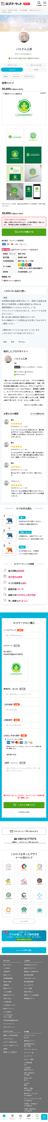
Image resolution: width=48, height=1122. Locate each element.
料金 (20, 1118)
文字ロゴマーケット (9, 1027)
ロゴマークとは (8, 1039)
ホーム (4, 1118)
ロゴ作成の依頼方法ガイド (28, 1069)
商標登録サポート (29, 998)
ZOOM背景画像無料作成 (10, 1020)
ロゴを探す (6, 968)
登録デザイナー (8, 988)
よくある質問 (7, 992)
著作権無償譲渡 (8, 978)
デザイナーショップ (35, 10)
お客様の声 (29, 1118)
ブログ (36, 69)
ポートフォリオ (36, 65)
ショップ (12, 69)
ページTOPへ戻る (25, 950)
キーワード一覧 (28, 1053)
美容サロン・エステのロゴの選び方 (30, 1094)
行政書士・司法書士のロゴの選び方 (30, 1105)
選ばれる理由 (7, 981)
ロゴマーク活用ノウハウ (10, 1045)
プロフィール (12, 65)
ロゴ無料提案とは (28, 1063)
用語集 (5, 1049)
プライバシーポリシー (30, 1049)
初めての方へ (7, 965)
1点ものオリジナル (29, 978)
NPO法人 (22, 342)
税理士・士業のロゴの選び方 (28, 1089)
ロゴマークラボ (8, 1031)
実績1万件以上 (28, 992)
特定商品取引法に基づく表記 (29, 1045)
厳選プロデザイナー (30, 968)
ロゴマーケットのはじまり (29, 1036)
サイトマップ (28, 1056)
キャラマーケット (8, 1024)
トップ (3, 10)
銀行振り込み (11, 754)
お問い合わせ (7, 998)
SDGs (6, 76)
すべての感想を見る (37, 413)
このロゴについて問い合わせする (25, 831)
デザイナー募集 (28, 1059)
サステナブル (28, 76)
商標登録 (6, 985)
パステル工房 (23, 10)
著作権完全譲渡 (28, 975)
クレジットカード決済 (15, 739)
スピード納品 (28, 988)
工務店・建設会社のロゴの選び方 (30, 1110)
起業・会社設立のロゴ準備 (29, 1074)
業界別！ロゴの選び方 (10, 1052)
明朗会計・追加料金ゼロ (31, 971)
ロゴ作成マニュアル (9, 1005)
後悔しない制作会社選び (10, 1035)
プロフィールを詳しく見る (33, 405)
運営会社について (29, 1041)
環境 (12, 342)
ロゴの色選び (7, 1012)
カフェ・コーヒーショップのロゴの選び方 (32, 1099)
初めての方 (12, 1118)
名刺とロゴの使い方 (28, 1079)
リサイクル (16, 76)
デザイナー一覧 (12, 10)
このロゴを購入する (26, 232)
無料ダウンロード (8, 1008)
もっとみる (24, 921)
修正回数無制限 (28, 981)
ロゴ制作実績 (7, 1002)
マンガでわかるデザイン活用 (8, 1016)
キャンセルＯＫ (28, 985)
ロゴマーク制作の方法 (10, 1042)
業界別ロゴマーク (8, 995)
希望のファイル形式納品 (31, 995)
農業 (5, 342)
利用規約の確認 (24, 812)
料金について (7, 975)
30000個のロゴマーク (30, 965)
